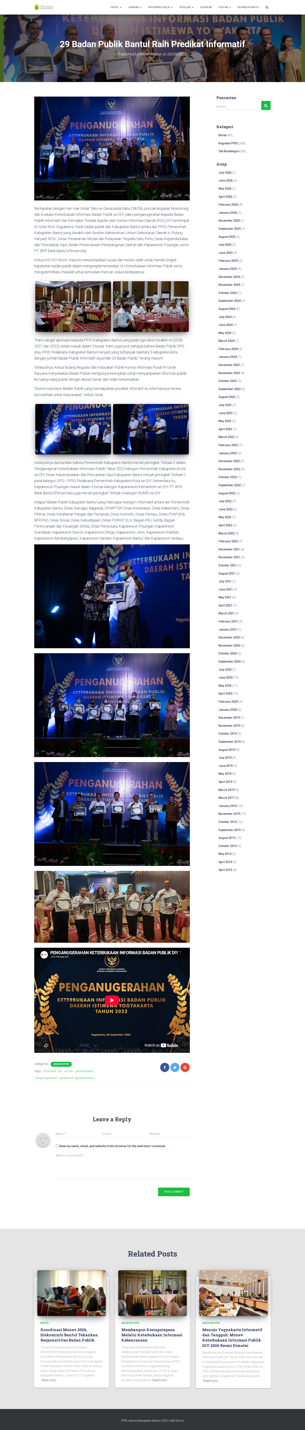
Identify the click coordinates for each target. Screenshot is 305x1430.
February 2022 (228, 541)
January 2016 (227, 806)
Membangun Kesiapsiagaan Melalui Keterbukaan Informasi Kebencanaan (151, 1335)
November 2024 (229, 284)
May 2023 (224, 421)
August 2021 (226, 573)
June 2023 (225, 413)
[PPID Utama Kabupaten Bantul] (43, 7)
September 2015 (229, 830)
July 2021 (225, 581)
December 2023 (229, 365)
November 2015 (229, 813)
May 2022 (224, 517)
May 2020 (224, 685)
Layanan (133, 7)
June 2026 (225, 180)
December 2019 (229, 717)
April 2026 (225, 196)
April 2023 (225, 429)
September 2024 (229, 300)
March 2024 (226, 340)
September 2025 (229, 228)
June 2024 (225, 325)
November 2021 (229, 557)
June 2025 (225, 252)
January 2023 (227, 453)
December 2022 (229, 461)
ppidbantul (66, 1078)
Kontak (224, 7)
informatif (49, 1071)
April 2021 (225, 605)
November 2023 (229, 373)
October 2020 (227, 653)
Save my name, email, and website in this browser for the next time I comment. (112, 1146)
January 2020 (227, 709)
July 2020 (225, 669)
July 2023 (225, 405)
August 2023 (226, 397)
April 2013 (225, 870)
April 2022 (225, 525)
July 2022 (225, 501)
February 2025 (228, 260)
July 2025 (225, 244)
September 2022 (229, 485)
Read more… (49, 1380)
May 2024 (224, 333)
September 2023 (229, 389)
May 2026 (224, 188)
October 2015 (227, 822)
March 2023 (226, 437)
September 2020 (229, 661)
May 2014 (224, 854)
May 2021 (224, 597)
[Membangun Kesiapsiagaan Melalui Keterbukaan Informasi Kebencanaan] (152, 1292)
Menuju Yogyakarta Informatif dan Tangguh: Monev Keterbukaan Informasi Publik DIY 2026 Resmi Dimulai (232, 1337)
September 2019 (229, 741)
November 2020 (229, 645)
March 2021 (226, 613)
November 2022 (229, 469)
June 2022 (225, 509)
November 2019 (229, 725)
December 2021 (229, 549)
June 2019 (225, 765)
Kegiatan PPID (61, 1064)
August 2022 (226, 493)
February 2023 (228, 445)
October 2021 (227, 565)
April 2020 (225, 693)
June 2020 (225, 677)
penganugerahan (46, 1078)
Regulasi (185, 7)
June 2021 (225, 589)
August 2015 (226, 838)
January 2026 (227, 212)
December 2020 (229, 637)
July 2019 (225, 757)
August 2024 (226, 309)
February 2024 (228, 349)
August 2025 (226, 236)
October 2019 (227, 733)
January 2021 (227, 629)
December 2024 (229, 277)
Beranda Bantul (248, 7)
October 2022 (227, 477)
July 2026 (225, 172)
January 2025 (227, 268)
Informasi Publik (159, 7)
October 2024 (227, 293)
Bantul (180, 1420)
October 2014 (227, 846)
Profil (115, 7)
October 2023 (227, 381)
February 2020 (228, 701)
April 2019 (225, 781)
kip (60, 1071)
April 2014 (225, 862)
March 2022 (226, 533)
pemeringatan (84, 1071)
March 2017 (226, 797)
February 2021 (228, 621)
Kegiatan (206, 7)
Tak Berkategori (229, 151)
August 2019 (226, 749)
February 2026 (228, 204)
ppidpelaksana (84, 1078)
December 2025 (229, 220)
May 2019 (224, 773)
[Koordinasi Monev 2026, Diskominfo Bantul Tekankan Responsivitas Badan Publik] (71, 1292)
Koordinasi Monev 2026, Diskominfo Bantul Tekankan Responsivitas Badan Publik (69, 1335)
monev (68, 1071)
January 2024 (227, 356)
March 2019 (226, 790)
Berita (222, 135)
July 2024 (225, 317)
